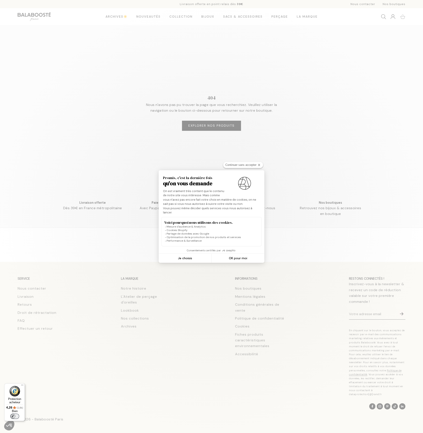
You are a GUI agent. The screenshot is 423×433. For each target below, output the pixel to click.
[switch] (14, 416)
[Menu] (22, 386)
